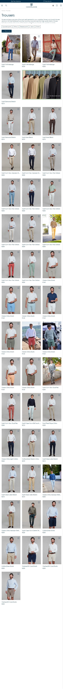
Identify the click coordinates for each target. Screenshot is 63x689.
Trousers (8, 10)
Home (3, 10)
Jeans (32, 27)
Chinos (15, 27)
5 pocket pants (7, 27)
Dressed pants (24, 27)
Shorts (38, 27)
